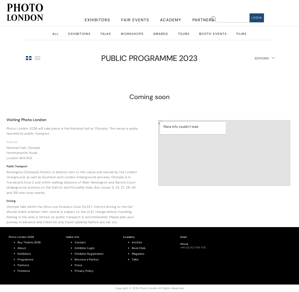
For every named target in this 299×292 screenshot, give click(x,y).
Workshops (132, 34)
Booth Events (213, 34)
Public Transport (17, 166)
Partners (203, 20)
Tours (184, 34)
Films (241, 34)
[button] (75, 142)
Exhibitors (97, 20)
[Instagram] (249, 241)
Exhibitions (79, 34)
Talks (105, 34)
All (55, 34)
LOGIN (257, 18)
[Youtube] (272, 241)
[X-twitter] (284, 241)
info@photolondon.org (194, 240)
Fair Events (135, 20)
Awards (160, 34)
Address (12, 142)
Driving (11, 201)
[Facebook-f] (260, 241)
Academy (170, 20)
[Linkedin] (284, 253)
